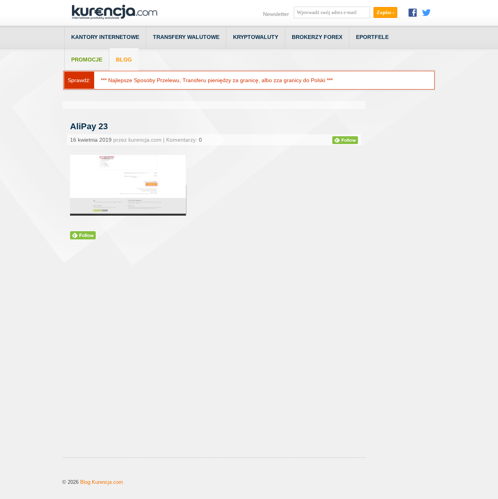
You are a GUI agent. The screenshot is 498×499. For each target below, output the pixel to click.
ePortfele (372, 37)
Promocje (86, 59)
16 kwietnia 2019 (91, 140)
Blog (124, 59)
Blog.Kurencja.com (101, 482)
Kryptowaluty (255, 37)
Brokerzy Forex (317, 37)
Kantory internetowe (105, 37)
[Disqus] (214, 358)
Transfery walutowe (186, 37)
